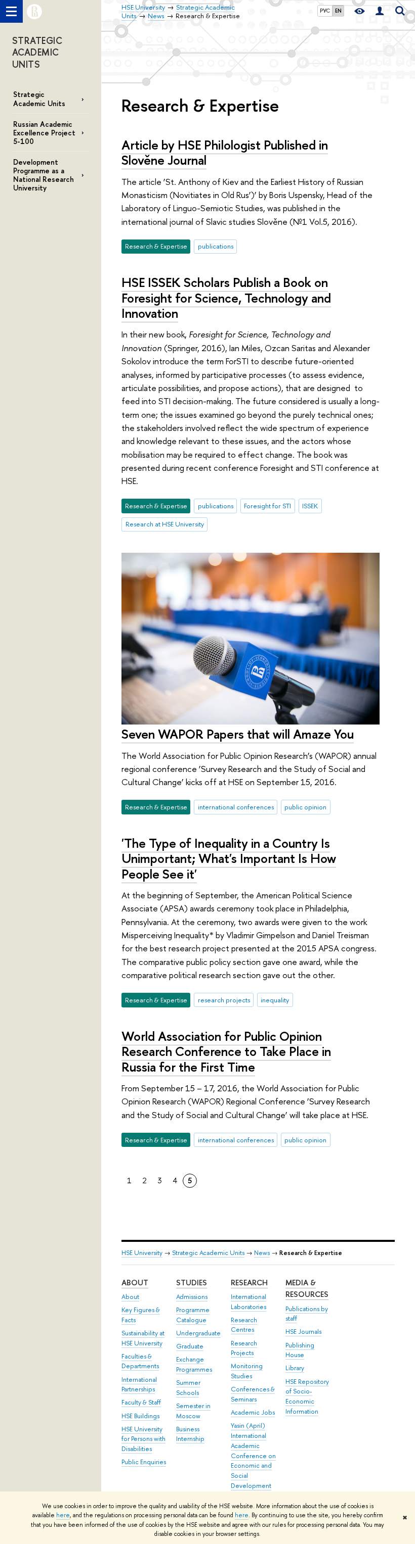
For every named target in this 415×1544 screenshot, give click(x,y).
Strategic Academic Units (39, 98)
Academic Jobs (253, 1412)
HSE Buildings (140, 1416)
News (262, 1252)
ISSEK (310, 505)
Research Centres (244, 1325)
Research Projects (244, 1348)
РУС (325, 10)
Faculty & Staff (141, 1402)
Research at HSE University (165, 523)
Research (249, 1282)
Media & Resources (306, 1288)
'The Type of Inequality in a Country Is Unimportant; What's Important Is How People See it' (228, 858)
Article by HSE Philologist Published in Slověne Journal (224, 152)
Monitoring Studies (247, 1371)
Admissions (192, 1296)
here (63, 1515)
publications (215, 246)
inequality (275, 999)
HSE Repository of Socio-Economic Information (307, 1396)
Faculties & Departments (140, 1361)
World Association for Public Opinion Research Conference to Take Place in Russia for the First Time (226, 1051)
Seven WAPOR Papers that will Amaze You (237, 734)
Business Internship (190, 1434)
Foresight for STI (267, 505)
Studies (191, 1282)
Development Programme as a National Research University (43, 174)
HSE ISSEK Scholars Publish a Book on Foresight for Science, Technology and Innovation (226, 297)
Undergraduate (198, 1333)
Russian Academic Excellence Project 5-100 (44, 132)
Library (294, 1368)
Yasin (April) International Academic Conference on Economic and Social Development (253, 1455)
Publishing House (299, 1350)
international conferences (236, 806)
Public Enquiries (143, 1462)
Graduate (189, 1346)
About (134, 1282)
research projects (224, 999)
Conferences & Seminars (253, 1394)
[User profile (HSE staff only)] (379, 11)
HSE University (141, 1252)
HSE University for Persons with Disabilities (143, 1439)
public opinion (305, 806)
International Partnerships (139, 1384)
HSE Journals (303, 1331)
